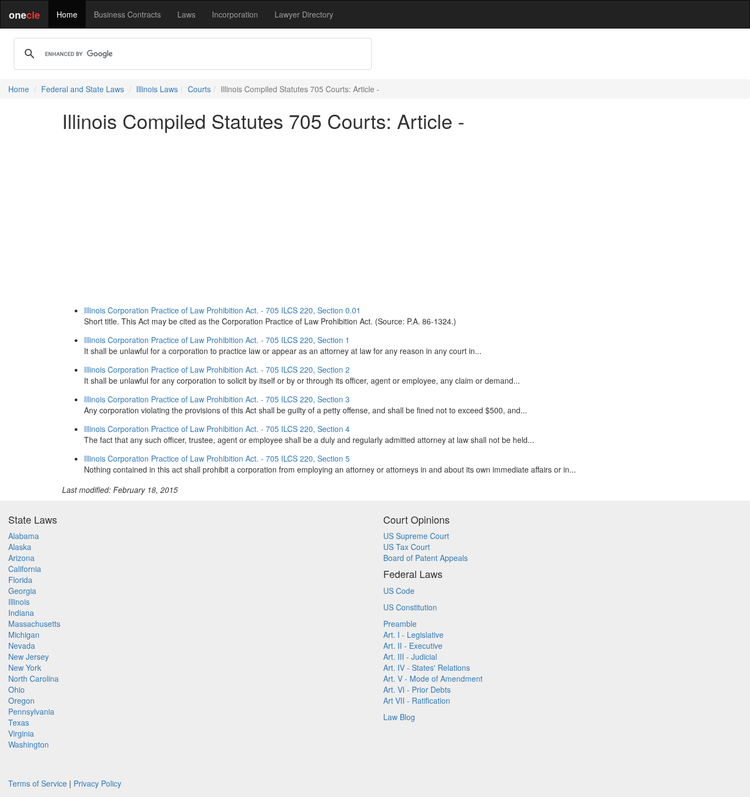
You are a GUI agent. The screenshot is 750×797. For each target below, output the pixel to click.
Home (67, 14)
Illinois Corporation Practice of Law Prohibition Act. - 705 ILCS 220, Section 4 (217, 428)
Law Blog (399, 716)
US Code (399, 590)
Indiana (21, 612)
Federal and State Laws (82, 88)
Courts (199, 88)
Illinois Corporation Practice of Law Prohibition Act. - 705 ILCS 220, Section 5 (217, 458)
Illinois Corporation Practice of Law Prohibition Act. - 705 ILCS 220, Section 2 (217, 369)
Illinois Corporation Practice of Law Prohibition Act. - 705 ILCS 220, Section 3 (217, 399)
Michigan (24, 634)
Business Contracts (127, 14)
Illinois (19, 601)
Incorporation (235, 14)
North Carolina (33, 678)
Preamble (400, 623)
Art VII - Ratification (416, 700)
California (24, 568)
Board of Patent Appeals (425, 557)
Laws (186, 14)
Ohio (16, 689)
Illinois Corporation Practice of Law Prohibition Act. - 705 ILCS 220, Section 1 (217, 339)
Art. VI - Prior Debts (417, 689)
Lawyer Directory (304, 14)
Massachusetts (34, 623)
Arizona (21, 557)
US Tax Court (406, 546)
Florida (20, 579)
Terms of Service (37, 783)
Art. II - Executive (413, 645)
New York (24, 667)
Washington (28, 744)
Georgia (22, 590)
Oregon (21, 700)
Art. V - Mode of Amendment (433, 678)
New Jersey (28, 656)
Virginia (21, 733)
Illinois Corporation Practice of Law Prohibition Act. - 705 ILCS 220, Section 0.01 (222, 310)
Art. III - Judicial (410, 656)
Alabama (23, 535)
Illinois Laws (157, 88)
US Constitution (410, 607)
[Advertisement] (375, 216)
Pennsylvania (31, 711)
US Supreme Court (416, 535)
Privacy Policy (97, 783)
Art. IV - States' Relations (426, 667)
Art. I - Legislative (413, 634)
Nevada (21, 645)
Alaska (19, 546)
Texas (18, 722)
